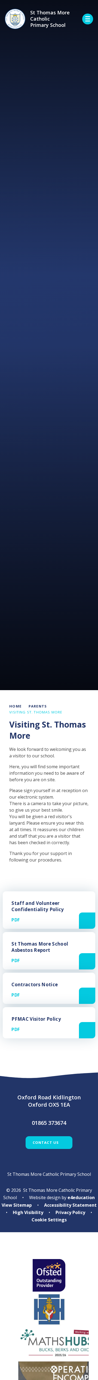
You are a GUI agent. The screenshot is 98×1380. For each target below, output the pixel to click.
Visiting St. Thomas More (35, 712)
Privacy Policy (70, 1212)
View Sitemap (17, 1205)
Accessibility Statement (70, 1205)
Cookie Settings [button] (49, 1220)
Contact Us (46, 1142)
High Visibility (28, 1212)
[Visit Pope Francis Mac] (49, 1249)
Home (15, 706)
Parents (38, 706)
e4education (81, 1197)
